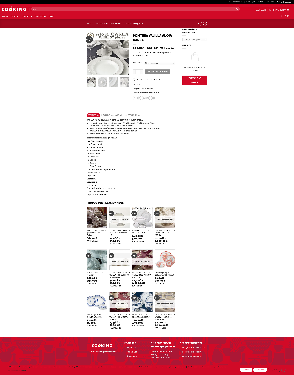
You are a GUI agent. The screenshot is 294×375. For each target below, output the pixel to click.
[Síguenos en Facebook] (282, 16)
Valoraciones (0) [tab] (132, 115)
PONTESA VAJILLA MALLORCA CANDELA (141, 316)
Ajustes (274, 370)
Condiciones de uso (236, 2)
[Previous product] (205, 23)
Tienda (14, 16)
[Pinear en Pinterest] (148, 98)
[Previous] (90, 53)
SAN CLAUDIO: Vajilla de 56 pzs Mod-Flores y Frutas (96, 233)
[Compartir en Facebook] (135, 98)
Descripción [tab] (93, 115)
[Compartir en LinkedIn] (153, 98)
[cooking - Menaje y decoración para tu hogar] (14, 8)
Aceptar (246, 370)
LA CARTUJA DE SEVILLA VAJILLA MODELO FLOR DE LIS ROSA (119, 275)
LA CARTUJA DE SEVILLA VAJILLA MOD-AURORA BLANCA (119, 317)
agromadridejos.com (191, 352)
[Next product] (200, 23)
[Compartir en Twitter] (139, 98)
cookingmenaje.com (191, 356)
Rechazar (260, 370)
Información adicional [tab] (111, 115)
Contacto (40, 16)
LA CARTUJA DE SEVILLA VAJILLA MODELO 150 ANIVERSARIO (165, 317)
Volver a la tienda (194, 80)
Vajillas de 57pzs (134, 23)
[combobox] (194, 39)
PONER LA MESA (114, 23)
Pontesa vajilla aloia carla (149, 92)
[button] (261, 9)
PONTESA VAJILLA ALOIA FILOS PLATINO (142, 232)
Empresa (27, 16)
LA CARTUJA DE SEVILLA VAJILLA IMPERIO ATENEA (165, 233)
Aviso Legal (250, 2)
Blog (51, 16)
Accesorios (137, 63)
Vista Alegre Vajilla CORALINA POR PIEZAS (164, 274)
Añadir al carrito (158, 72)
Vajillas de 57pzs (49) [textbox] (195, 40)
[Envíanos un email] (288, 16)
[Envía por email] (144, 98)
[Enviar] (237, 9)
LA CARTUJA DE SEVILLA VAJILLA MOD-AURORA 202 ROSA (142, 275)
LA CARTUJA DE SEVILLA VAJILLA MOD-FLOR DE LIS (119, 233)
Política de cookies (284, 2)
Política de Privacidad (265, 2)
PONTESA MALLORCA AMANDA (96, 274)
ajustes (23, 370)
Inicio (5, 16)
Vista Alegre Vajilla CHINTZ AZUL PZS (94, 316)
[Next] (125, 53)
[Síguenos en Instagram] (285, 16)
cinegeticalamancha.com (193, 347)
